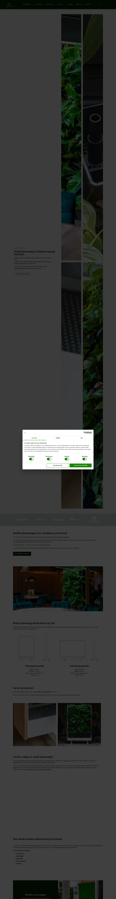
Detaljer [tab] (58, 438)
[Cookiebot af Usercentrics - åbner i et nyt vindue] (85, 433)
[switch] (49, 459)
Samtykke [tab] (34, 438)
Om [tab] (82, 438)
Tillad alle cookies (80, 465)
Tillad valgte (57, 465)
